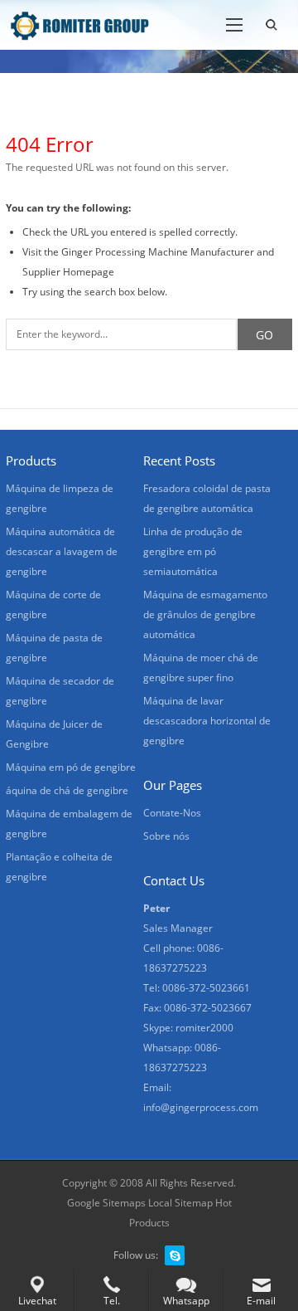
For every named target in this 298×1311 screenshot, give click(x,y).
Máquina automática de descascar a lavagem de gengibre (62, 551)
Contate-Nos (172, 813)
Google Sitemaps (106, 1203)
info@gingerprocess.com (200, 1107)
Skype (175, 1255)
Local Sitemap (180, 1203)
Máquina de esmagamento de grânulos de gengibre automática (205, 614)
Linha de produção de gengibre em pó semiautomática (193, 551)
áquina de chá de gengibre (67, 790)
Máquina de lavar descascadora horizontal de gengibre (207, 721)
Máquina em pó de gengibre (71, 767)
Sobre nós (166, 836)
